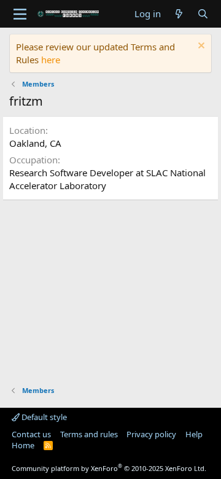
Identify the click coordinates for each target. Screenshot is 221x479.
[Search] (203, 13)
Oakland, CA (35, 143)
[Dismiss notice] (200, 47)
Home (23, 445)
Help (194, 434)
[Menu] (20, 14)
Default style (43, 417)
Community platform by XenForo (109, 468)
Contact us (31, 434)
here (50, 59)
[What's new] (179, 13)
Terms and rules (89, 434)
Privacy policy (151, 434)
